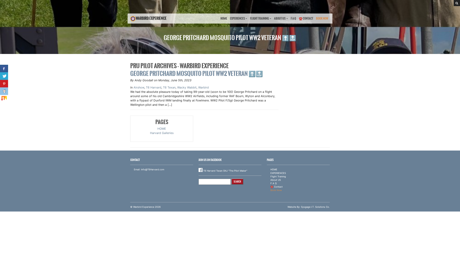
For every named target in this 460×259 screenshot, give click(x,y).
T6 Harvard (153, 87)
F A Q (293, 18)
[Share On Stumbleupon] (4, 99)
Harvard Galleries (162, 133)
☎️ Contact (306, 18)
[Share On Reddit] (4, 91)
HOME (223, 18)
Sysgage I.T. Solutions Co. (315, 207)
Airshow (139, 87)
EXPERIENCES (237, 18)
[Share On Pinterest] (4, 83)
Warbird (203, 87)
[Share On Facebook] (4, 68)
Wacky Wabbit (187, 87)
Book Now (322, 18)
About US (280, 18)
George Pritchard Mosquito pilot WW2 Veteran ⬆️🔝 (196, 73)
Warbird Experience (151, 18)
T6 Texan (169, 87)
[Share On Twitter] (4, 76)
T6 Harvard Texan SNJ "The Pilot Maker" (225, 170)
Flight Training (259, 18)
